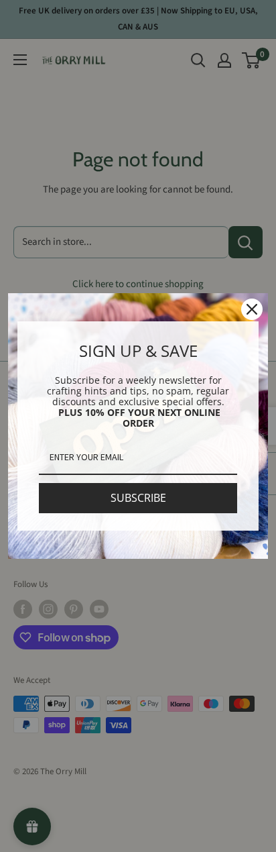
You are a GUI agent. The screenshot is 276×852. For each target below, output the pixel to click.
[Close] (252, 309)
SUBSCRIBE (138, 497)
